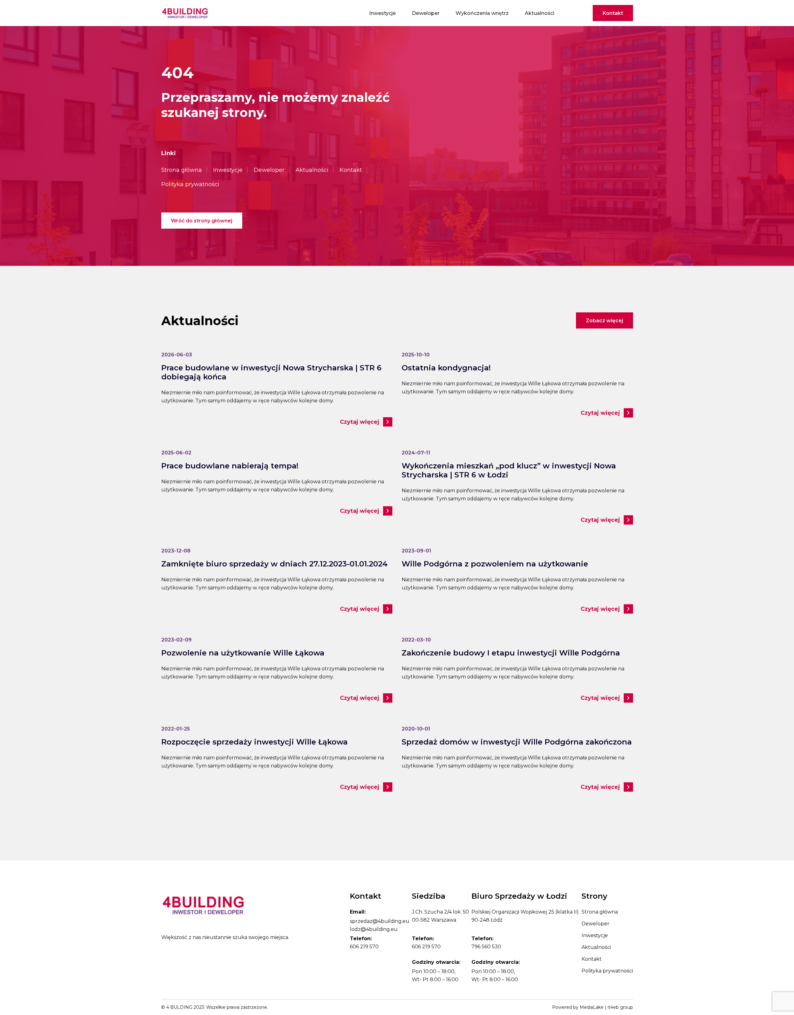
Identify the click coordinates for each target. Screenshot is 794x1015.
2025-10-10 (416, 355)
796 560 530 (486, 947)
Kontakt (613, 13)
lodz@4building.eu (374, 929)
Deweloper (425, 13)
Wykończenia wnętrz (482, 13)
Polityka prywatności (190, 184)
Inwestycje (382, 13)
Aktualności (539, 13)
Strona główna (181, 170)
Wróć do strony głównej (201, 221)
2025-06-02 (176, 453)
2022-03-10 (416, 640)
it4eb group (620, 1007)
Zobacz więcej (604, 321)
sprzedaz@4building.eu (379, 921)
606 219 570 (364, 947)
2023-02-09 (176, 640)
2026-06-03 (176, 355)
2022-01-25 (175, 729)
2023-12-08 (175, 551)
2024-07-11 (416, 453)
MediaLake (592, 1007)
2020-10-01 (416, 729)
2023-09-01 (416, 551)
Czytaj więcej (359, 421)
